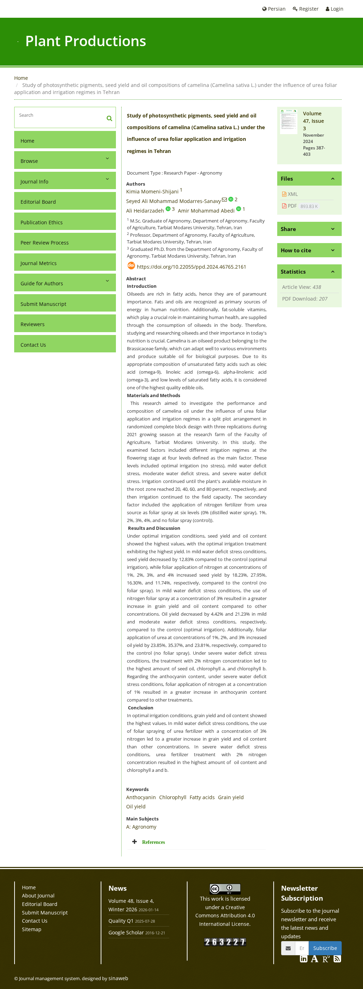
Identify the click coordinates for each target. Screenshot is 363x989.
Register (308, 8)
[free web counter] (225, 941)
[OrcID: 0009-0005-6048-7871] (238, 208)
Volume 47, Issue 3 (313, 121)
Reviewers (33, 324)
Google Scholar (126, 932)
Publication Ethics (42, 222)
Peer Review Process (45, 242)
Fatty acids (202, 797)
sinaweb (118, 978)
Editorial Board (38, 201)
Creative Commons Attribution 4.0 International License (225, 915)
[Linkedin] (304, 960)
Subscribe (325, 948)
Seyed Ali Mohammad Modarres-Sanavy (173, 201)
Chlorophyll (172, 797)
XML (292, 194)
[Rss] (337, 960)
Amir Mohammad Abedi (206, 210)
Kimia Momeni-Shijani (152, 191)
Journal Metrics (39, 263)
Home (21, 78)
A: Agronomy (141, 826)
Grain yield (231, 797)
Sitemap (31, 929)
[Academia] (315, 960)
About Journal (38, 895)
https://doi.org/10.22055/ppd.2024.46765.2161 (191, 266)
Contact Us (33, 344)
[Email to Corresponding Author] (224, 199)
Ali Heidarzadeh (145, 210)
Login (336, 8)
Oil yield (136, 806)
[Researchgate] (327, 960)
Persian (276, 8)
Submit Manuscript (43, 304)
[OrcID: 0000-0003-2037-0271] (231, 199)
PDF (302, 205)
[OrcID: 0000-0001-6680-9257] (168, 208)
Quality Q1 (121, 920)
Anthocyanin (141, 797)
